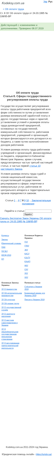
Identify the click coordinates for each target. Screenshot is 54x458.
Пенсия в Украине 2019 (34, 300)
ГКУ (26, 242)
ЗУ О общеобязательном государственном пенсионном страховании (9, 334)
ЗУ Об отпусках (8, 300)
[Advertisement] (27, 63)
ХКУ (26, 277)
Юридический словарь (11, 243)
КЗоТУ (27, 258)
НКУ (26, 266)
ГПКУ (26, 246)
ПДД (3, 247)
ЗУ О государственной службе (11, 308)
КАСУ (26, 254)
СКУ (26, 269)
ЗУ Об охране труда (10, 303)
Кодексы (5, 235)
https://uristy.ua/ (44, 454)
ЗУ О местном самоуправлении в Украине (9, 322)
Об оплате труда (13, 9)
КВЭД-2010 (6, 255)
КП (2, 259)
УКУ (26, 273)
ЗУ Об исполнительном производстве (11, 294)
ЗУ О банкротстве (9, 289)
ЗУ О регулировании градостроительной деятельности (10, 345)
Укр (45, 1)
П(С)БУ (4, 251)
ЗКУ (26, 250)
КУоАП (27, 261)
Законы (4, 239)
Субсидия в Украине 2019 (33, 288)
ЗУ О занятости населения (8, 315)
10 (27, 200)
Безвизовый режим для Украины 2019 (34, 294)
